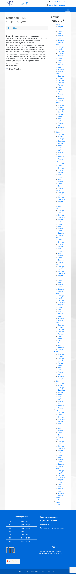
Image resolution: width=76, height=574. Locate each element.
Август (60, 27)
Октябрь (61, 51)
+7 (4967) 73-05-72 (58, 2)
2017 (57, 264)
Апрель (60, 36)
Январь (60, 42)
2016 (57, 293)
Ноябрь (60, 49)
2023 (58, 103)
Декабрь (61, 47)
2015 (57, 323)
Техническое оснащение (49, 517)
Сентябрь (61, 53)
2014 (57, 352)
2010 (57, 468)
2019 (57, 208)
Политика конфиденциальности (52, 528)
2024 (58, 74)
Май (59, 33)
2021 (57, 161)
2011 (57, 439)
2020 (58, 190)
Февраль (61, 40)
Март (60, 38)
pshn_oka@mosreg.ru (57, 5)
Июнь (60, 31)
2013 (57, 381)
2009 (58, 498)
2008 (58, 502)
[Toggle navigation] (67, 10)
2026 (58, 24)
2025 (58, 45)
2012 (57, 410)
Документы (44, 524)
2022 (58, 132)
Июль (60, 29)
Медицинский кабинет (48, 521)
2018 (57, 237)
